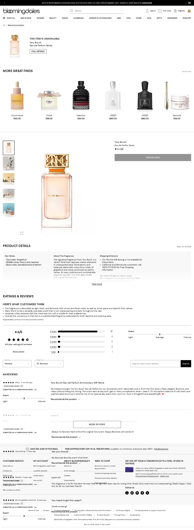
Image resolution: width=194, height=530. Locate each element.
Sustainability (69, 480)
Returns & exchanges (11, 480)
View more (97, 284)
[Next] (187, 95)
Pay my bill (38, 480)
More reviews (97, 424)
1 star (53, 352)
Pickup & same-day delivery (106, 478)
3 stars (53, 342)
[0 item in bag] (189, 11)
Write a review (18, 351)
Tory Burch (36, 42)
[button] (49, 189)
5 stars (53, 331)
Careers (67, 476)
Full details (38, 51)
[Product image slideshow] (56, 189)
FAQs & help (7, 476)
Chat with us (8, 466)
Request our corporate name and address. (122, 520)
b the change (69, 471)
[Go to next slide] (186, 3)
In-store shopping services (105, 473)
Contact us (7, 471)
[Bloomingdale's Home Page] (21, 11)
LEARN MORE (147, 3)
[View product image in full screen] (22, 233)
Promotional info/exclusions (147, 476)
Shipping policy (9, 485)
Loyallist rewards (40, 471)
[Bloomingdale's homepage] (4, 25)
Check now (164, 476)
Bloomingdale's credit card (44, 466)
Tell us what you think (11, 490)
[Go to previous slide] (4, 3)
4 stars (53, 336)
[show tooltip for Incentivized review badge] (21, 386)
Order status (39, 476)
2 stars (53, 347)
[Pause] (189, 3)
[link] (17, 117)
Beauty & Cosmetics (16, 25)
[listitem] (97, 3)
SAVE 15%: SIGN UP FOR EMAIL (44, 449)
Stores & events (101, 483)
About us (67, 466)
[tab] (8, 148)
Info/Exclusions (161, 449)
